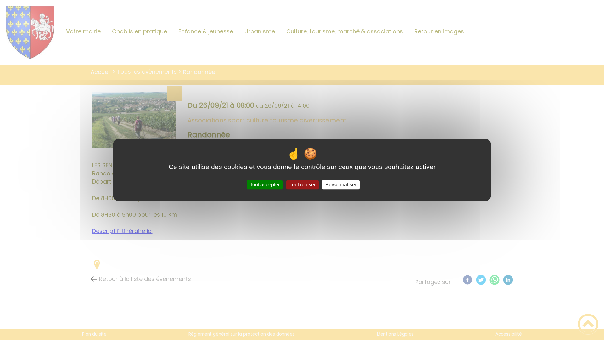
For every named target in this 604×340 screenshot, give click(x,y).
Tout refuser (302, 184)
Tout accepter (265, 184)
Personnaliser (340, 184)
